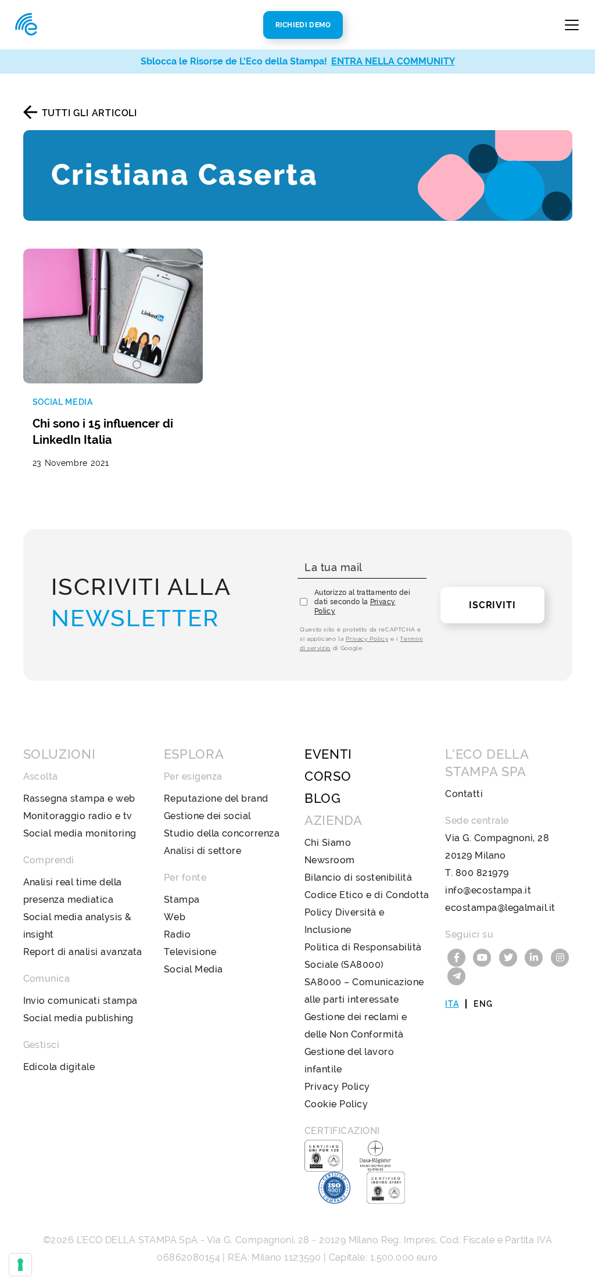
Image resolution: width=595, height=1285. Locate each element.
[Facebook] (458, 956)
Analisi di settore (203, 850)
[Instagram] (560, 956)
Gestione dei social (207, 815)
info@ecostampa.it (488, 890)
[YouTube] (484, 956)
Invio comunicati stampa (80, 1000)
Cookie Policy (336, 1104)
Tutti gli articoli (89, 113)
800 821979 (482, 872)
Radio (177, 934)
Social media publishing (78, 1018)
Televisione (190, 951)
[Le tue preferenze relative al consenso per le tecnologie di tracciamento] (20, 1265)
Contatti (464, 793)
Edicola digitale (59, 1066)
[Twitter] (509, 956)
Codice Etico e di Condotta (366, 894)
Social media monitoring (80, 833)
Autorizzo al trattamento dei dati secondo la (362, 601)
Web (174, 917)
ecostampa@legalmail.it (500, 907)
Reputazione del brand (216, 798)
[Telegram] (456, 975)
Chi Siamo (327, 842)
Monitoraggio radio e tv (77, 815)
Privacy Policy (367, 638)
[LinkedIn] (536, 956)
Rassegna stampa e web (79, 798)
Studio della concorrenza (222, 833)
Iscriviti (492, 605)
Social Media (193, 969)
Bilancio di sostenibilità (358, 877)
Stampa (182, 899)
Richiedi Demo (303, 25)
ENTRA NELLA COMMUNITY (393, 61)
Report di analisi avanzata (82, 951)
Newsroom (329, 860)
